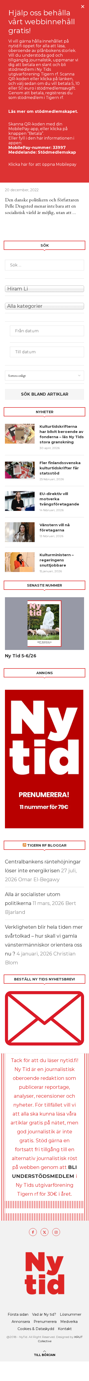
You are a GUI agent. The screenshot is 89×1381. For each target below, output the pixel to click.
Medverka (69, 1321)
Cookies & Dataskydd (36, 1329)
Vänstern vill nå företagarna (55, 527)
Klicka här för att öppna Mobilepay (42, 164)
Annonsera (21, 1321)
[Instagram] (56, 1232)
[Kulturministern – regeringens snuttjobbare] (20, 562)
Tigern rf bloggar (47, 845)
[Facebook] (33, 1232)
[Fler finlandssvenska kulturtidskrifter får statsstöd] (20, 470)
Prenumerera (45, 1321)
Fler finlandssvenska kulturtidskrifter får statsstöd (60, 468)
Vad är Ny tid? (44, 1314)
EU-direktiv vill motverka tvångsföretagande (60, 498)
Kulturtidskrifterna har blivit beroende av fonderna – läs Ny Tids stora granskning (62, 434)
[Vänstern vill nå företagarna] (20, 532)
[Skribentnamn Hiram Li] (44, 288)
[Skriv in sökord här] (44, 265)
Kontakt (65, 1329)
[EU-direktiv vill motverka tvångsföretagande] (20, 501)
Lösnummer (70, 1314)
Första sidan (18, 1314)
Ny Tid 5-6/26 (20, 656)
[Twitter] (44, 1232)
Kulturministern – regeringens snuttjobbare (57, 560)
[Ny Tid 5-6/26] (44, 623)
